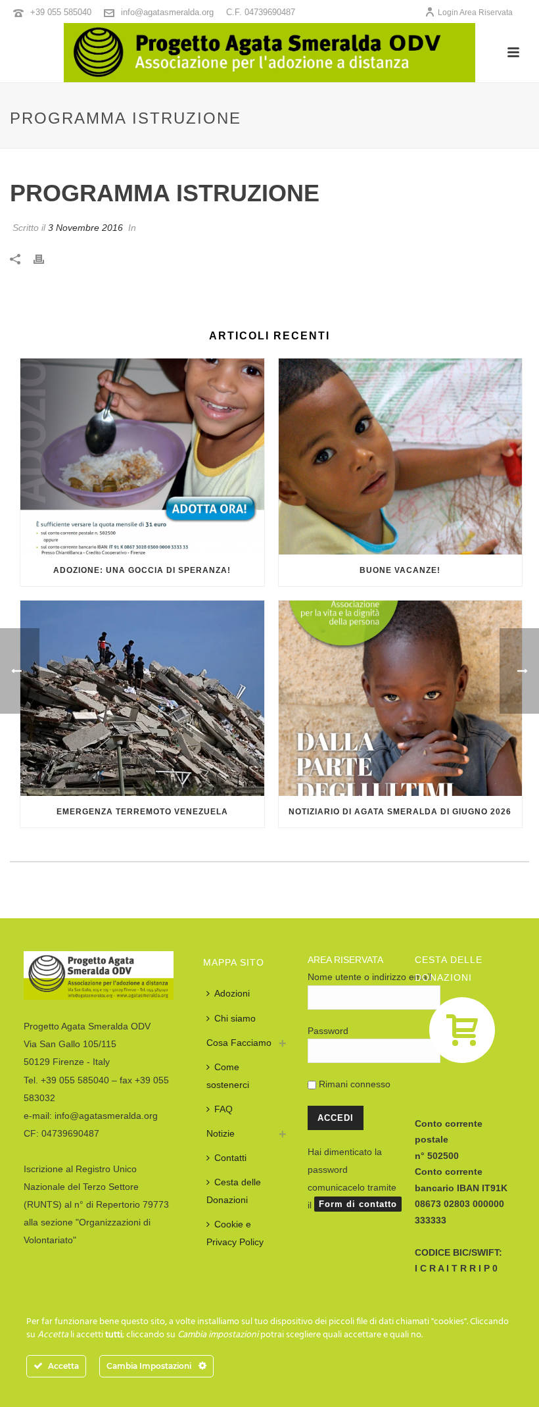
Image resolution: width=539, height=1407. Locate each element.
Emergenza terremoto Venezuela (142, 811)
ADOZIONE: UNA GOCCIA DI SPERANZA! (142, 570)
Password (328, 1030)
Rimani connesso (353, 1084)
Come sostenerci (227, 1076)
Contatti (230, 1157)
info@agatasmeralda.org (167, 12)
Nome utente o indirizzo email (369, 977)
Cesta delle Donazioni (233, 1191)
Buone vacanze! (400, 570)
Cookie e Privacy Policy (235, 1233)
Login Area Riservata (475, 12)
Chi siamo (235, 1018)
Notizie (220, 1133)
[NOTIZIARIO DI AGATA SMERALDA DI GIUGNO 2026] (401, 699)
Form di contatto (358, 1204)
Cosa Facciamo (238, 1042)
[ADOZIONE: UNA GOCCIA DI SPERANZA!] (142, 456)
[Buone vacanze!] (401, 456)
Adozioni (232, 993)
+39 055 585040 (60, 12)
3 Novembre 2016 (85, 227)
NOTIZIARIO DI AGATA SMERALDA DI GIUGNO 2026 (400, 811)
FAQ (223, 1109)
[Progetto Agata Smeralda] (269, 52)
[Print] (45, 259)
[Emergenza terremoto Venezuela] (142, 699)
